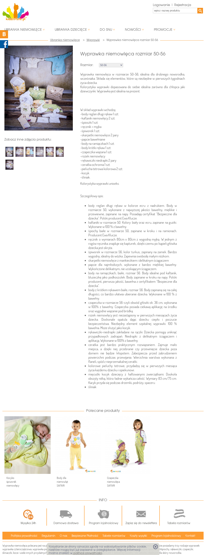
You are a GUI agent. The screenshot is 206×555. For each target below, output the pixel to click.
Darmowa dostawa (66, 523)
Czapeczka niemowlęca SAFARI (113, 481)
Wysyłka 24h (28, 523)
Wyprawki (93, 40)
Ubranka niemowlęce (23, 30)
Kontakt (190, 535)
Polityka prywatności (24, 535)
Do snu (106, 30)
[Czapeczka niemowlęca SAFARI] (128, 445)
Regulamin (48, 535)
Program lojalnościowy (103, 523)
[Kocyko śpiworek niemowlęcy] (27, 445)
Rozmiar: (86, 65)
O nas (63, 535)
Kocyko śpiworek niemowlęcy (12, 481)
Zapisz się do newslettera (141, 523)
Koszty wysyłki (138, 535)
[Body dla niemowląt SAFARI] (78, 445)
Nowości (133, 30)
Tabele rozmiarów (114, 535)
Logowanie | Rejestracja (172, 5)
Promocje (163, 30)
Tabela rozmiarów (178, 523)
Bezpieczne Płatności (85, 535)
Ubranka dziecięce (71, 30)
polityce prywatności (87, 553)
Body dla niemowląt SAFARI (62, 481)
